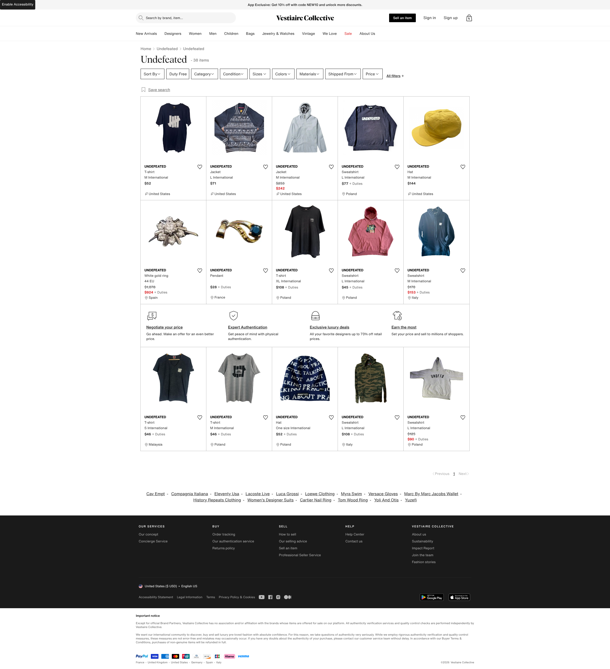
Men (213, 33)
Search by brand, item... (164, 17)
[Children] (242, 34)
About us (419, 534)
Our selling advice (293, 541)
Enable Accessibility (17, 4)
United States (179, 662)
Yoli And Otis (386, 500)
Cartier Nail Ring (315, 500)
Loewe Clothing (320, 494)
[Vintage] (319, 34)
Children (231, 33)
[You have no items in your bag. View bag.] (469, 18)
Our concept (148, 534)
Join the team (422, 555)
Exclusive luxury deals (329, 327)
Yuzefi (411, 500)
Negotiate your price (164, 327)
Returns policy (223, 548)
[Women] (205, 34)
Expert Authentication (247, 327)
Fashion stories (424, 562)
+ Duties (355, 183)
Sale (348, 33)
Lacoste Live (257, 494)
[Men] (220, 34)
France (140, 662)
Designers (172, 33)
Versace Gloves (383, 494)
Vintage (308, 33)
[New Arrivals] (161, 34)
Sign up (451, 17)
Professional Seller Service (300, 555)
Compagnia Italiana (189, 494)
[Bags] (258, 34)
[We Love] (341, 34)
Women (195, 33)
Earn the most (404, 327)
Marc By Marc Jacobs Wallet (431, 494)
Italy (219, 662)
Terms (210, 597)
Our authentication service (233, 541)
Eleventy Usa (226, 494)
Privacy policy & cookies (237, 597)
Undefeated (167, 48)
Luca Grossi (287, 494)
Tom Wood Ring (353, 500)
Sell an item (402, 17)
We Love (330, 33)
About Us (367, 33)
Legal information (189, 597)
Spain (209, 662)
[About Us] (379, 34)
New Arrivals (146, 33)
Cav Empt (155, 494)
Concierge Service (153, 541)
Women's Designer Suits (270, 500)
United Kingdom (158, 662)
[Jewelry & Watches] (298, 34)
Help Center (355, 534)
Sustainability (422, 541)
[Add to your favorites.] (200, 167)
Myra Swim (351, 494)
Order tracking (223, 534)
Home (146, 48)
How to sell (287, 534)
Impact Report (423, 548)
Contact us (354, 541)
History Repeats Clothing (217, 500)
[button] (469, 18)
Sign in (429, 17)
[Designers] (185, 34)
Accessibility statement (156, 597)
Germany (197, 662)
